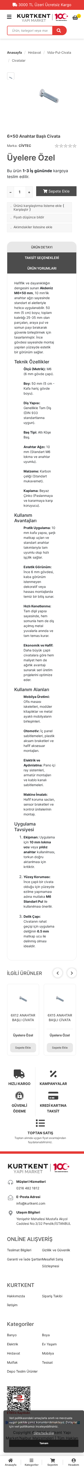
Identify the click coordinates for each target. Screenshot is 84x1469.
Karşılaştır (21, 209)
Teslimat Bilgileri (19, 1250)
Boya (46, 1335)
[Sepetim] (75, 17)
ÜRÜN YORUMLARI (41, 268)
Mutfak (12, 1362)
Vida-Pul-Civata (59, 52)
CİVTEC (25, 146)
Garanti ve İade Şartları (24, 1259)
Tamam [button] (43, 1443)
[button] (72, 973)
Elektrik (12, 1344)
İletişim (12, 1305)
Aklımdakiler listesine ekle (33, 227)
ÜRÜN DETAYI (41, 247)
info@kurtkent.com (30, 1203)
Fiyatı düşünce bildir (29, 217)
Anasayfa (14, 52)
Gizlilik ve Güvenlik (56, 1250)
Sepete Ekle (58, 191)
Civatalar (18, 60)
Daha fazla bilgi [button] (44, 1433)
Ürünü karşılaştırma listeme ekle (38, 206)
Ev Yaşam (49, 1344)
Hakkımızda (16, 1296)
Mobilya (48, 1353)
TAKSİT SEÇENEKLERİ (42, 258)
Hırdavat (34, 52)
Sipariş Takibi (52, 1296)
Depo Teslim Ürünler (22, 1371)
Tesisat (47, 1362)
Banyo (12, 1335)
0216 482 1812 (27, 1188)
